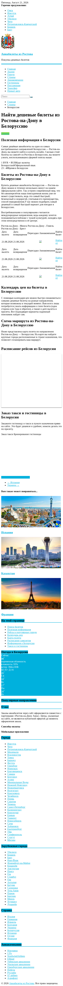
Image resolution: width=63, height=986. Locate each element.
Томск (10, 757)
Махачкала (13, 752)
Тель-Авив (13, 890)
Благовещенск (14, 771)
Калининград (14, 810)
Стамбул (11, 877)
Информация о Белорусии (21, 643)
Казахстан (8, 573)
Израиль (11, 922)
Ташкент (12, 818)
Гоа (9, 874)
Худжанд (12, 901)
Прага (10, 871)
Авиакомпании (15, 80)
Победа (11, 970)
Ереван (11, 815)
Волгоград (12, 790)
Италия (11, 916)
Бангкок (11, 896)
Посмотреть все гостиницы (15, 477)
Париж (11, 893)
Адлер (10, 779)
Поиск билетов (15, 627)
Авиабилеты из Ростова (17, 54)
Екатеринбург (14, 829)
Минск (11, 899)
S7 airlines (12, 975)
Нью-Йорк (12, 860)
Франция (7, 614)
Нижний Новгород (17, 785)
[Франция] (31, 608)
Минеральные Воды (17, 782)
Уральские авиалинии (18, 964)
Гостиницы (13, 82)
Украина (13, 485)
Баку (9, 29)
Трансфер (12, 88)
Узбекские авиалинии (18, 961)
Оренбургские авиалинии (20, 967)
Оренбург (12, 766)
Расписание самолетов (19, 640)
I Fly (9, 953)
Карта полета (14, 638)
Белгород (12, 777)
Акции (11, 71)
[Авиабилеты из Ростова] (7, 48)
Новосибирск (14, 821)
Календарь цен (15, 635)
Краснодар (13, 812)
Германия (12, 919)
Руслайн (11, 972)
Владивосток (14, 755)
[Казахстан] (31, 567)
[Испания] (31, 526)
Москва (11, 840)
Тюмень (11, 804)
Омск (10, 10)
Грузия (10, 936)
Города (11, 74)
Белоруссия (13, 930)
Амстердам (13, 868)
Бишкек (11, 27)
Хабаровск (13, 826)
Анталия (11, 882)
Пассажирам (13, 85)
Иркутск (11, 13)
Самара (11, 774)
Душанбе (12, 904)
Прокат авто (13, 91)
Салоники (12, 888)
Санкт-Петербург (16, 807)
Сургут (11, 837)
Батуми (11, 885)
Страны (11, 77)
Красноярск (13, 793)
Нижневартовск (15, 788)
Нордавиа (12, 950)
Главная (11, 69)
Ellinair (10, 959)
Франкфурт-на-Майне (18, 863)
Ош (9, 879)
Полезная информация (19, 629)
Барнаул (11, 760)
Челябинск (13, 796)
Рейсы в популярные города (22, 632)
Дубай (10, 16)
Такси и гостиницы (17, 646)
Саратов (11, 801)
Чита (9, 21)
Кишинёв (12, 866)
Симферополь (14, 834)
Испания (13, 482)
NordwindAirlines (16, 956)
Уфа (9, 832)
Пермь (10, 799)
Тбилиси (12, 18)
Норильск (12, 768)
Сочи (10, 823)
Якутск (11, 763)
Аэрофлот (12, 978)
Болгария (12, 925)
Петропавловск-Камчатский (22, 24)
